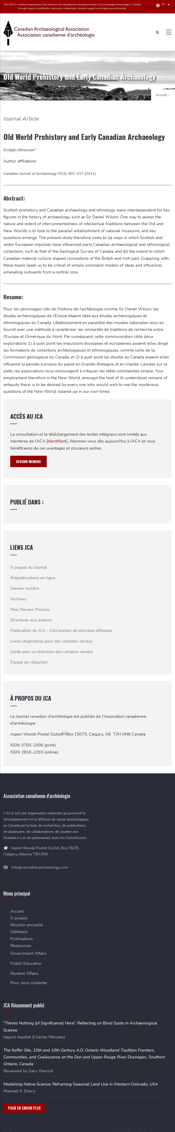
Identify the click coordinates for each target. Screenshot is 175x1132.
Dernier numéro (24, 588)
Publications (21, 939)
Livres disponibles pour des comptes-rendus (51, 641)
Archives (18, 599)
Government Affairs (28, 953)
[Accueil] (49, 33)
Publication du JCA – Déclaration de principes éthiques (61, 630)
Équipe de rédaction (29, 662)
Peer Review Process (30, 609)
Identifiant (57, 441)
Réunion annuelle (26, 925)
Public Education (25, 963)
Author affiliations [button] (19, 161)
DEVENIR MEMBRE (28, 461)
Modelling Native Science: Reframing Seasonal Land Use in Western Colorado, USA (80, 1084)
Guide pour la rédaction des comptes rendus (51, 651)
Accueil (161, 95)
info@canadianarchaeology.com (39, 867)
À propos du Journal (28, 567)
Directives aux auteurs (31, 620)
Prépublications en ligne (32, 578)
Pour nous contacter (28, 982)
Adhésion (19, 931)
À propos (18, 918)
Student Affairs (24, 973)
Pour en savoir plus (24, 1108)
